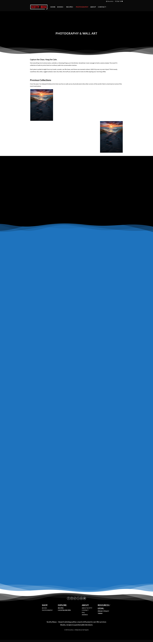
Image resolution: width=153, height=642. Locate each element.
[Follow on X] (120, 1)
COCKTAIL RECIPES (64, 610)
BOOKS (44, 608)
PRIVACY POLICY (103, 611)
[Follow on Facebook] (115, 1)
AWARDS (85, 614)
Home (52, 7)
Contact (102, 7)
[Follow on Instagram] (117, 1)
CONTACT (85, 610)
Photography (82, 7)
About (93, 7)
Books (60, 7)
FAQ (83, 612)
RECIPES (60, 608)
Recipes (69, 7)
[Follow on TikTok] (118, 1)
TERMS (100, 613)
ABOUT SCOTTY (87, 608)
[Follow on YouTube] (122, 1)
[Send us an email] (81, 598)
